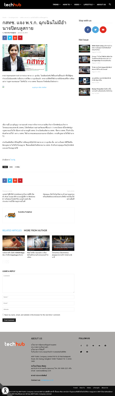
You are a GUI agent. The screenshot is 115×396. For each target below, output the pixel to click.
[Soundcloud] (99, 345)
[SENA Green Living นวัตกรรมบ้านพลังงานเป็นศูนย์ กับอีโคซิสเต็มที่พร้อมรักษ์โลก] (84, 49)
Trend (56, 4)
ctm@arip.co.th (47, 380)
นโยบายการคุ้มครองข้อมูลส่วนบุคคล (43, 345)
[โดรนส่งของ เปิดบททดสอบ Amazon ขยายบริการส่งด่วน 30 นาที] (63, 243)
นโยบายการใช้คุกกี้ (37, 349)
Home (4, 17)
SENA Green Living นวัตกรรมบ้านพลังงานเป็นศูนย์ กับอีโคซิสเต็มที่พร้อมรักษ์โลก (102, 48)
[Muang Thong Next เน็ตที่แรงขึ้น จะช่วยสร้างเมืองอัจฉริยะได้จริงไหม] (84, 92)
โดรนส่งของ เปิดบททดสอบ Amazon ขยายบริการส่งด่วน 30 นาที (62, 255)
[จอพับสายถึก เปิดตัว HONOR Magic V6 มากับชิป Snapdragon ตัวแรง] (13, 243)
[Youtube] (87, 352)
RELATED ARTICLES (12, 230)
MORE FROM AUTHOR (35, 230)
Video (76, 4)
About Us (101, 4)
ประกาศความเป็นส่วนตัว (39, 347)
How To (66, 4)
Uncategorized (13, 17)
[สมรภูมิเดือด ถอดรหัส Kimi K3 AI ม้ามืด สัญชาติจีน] (84, 81)
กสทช (10, 167)
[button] (110, 5)
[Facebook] (81, 345)
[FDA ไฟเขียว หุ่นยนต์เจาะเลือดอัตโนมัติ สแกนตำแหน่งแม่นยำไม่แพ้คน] (38, 243)
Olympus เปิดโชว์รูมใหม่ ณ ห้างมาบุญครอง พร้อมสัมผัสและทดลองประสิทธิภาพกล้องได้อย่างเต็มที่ (58, 196)
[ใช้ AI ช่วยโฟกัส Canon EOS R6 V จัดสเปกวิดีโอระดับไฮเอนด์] (84, 70)
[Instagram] (87, 345)
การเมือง (17, 167)
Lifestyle (88, 4)
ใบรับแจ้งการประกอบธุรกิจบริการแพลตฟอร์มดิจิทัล (48, 352)
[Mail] (93, 345)
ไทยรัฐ (12, 159)
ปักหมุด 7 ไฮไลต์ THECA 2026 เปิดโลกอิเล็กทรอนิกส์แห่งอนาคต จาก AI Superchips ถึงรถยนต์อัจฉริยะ (102, 58)
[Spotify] (105, 345)
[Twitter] (81, 352)
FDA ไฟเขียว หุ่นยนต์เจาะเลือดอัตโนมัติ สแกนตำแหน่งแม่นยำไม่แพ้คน (37, 255)
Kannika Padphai (10, 33)
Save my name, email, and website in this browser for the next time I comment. (32, 315)
